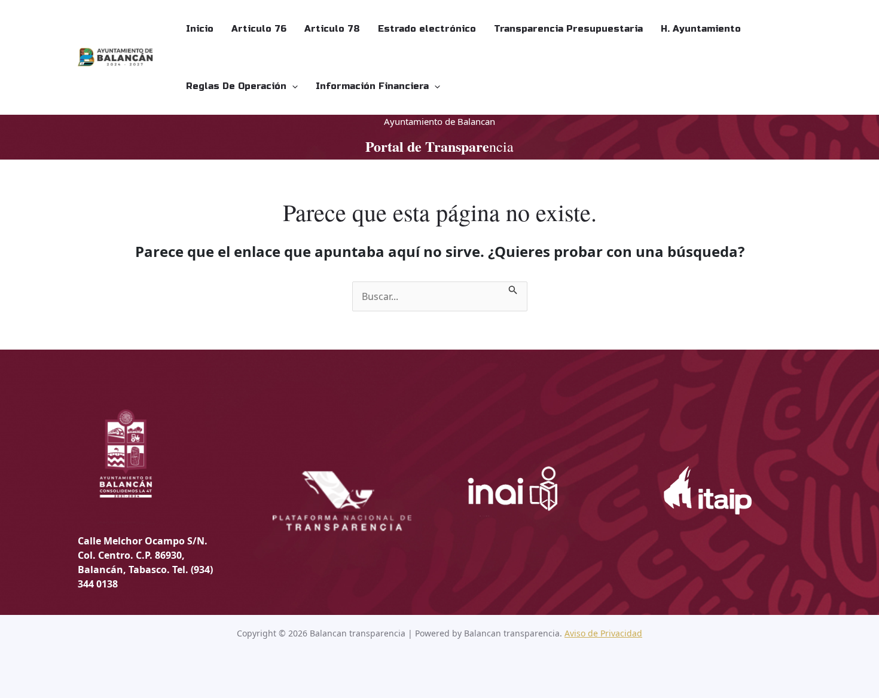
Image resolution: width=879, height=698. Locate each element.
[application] (292, 86)
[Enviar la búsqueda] (513, 288)
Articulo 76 (258, 28)
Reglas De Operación (236, 86)
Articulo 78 (332, 28)
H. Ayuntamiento (701, 28)
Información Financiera (372, 86)
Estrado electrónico (427, 28)
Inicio (199, 28)
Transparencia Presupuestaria (568, 28)
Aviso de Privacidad (603, 633)
